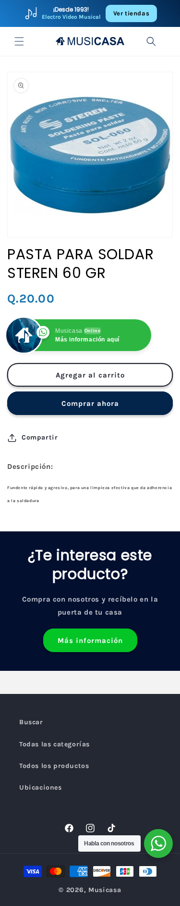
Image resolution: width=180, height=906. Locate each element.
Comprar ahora (90, 403)
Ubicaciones (40, 787)
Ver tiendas (131, 13)
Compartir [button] (40, 437)
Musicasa (104, 890)
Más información (90, 640)
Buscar (31, 722)
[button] (19, 41)
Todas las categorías (54, 744)
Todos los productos (54, 766)
